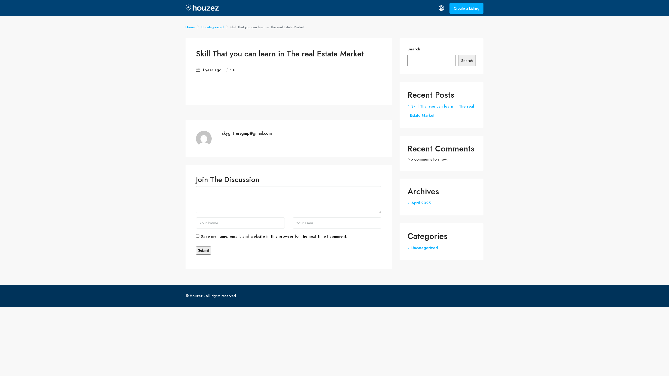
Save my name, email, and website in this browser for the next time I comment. (274, 236)
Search (413, 49)
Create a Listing (466, 8)
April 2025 (421, 203)
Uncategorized (212, 27)
